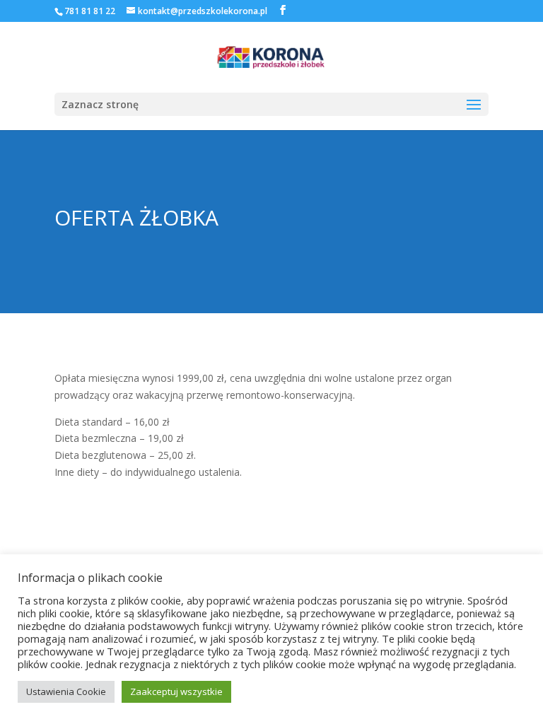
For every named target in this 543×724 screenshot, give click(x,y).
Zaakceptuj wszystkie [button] (176, 691)
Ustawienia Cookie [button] (66, 691)
